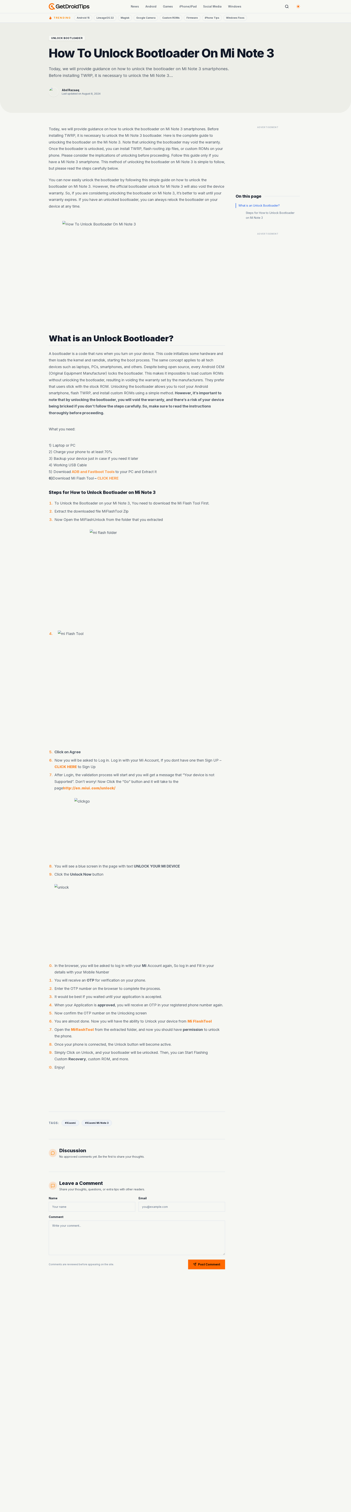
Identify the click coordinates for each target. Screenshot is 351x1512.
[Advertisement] (137, 1089)
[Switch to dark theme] (298, 6)
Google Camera (145, 17)
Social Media (212, 6)
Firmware (192, 17)
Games (168, 6)
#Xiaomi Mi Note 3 (96, 1122)
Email (143, 1198)
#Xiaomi (70, 1122)
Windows (234, 6)
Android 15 (83, 17)
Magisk (125, 17)
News (135, 6)
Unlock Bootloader (66, 38)
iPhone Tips (212, 17)
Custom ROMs (171, 17)
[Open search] (287, 6)
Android (150, 6)
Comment (56, 1217)
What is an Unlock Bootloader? (259, 205)
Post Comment (209, 1264)
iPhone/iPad (188, 6)
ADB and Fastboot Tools (93, 472)
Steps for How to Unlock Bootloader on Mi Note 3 (270, 215)
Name (53, 1198)
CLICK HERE (108, 478)
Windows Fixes (235, 17)
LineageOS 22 (105, 17)
